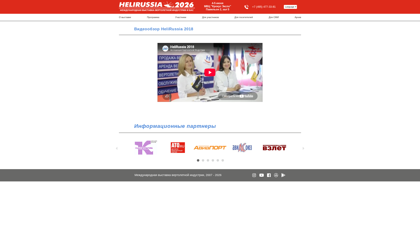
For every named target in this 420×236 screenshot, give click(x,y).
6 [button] (222, 160)
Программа (153, 17)
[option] (146, 148)
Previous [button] (116, 147)
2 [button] (203, 160)
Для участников (210, 17)
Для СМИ (274, 17)
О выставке (125, 17)
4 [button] (213, 160)
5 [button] (218, 160)
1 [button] (198, 160)
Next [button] (303, 147)
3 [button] (208, 160)
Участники (180, 17)
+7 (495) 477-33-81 (264, 6)
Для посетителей (243, 17)
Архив (298, 17)
